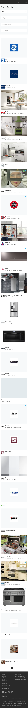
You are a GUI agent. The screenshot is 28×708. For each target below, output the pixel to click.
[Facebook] (3, 693)
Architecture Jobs (6, 685)
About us (4, 676)
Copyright (19, 705)
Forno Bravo (8, 635)
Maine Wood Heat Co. (11, 661)
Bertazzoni (8, 216)
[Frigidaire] (14, 231)
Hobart (7, 373)
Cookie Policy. (16, 703)
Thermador (8, 609)
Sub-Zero (7, 556)
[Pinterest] (9, 693)
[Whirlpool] (14, 309)
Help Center (4, 680)
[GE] (14, 48)
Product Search (5, 687)
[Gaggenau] (14, 178)
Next (15, 668)
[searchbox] (2, 17)
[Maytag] (14, 336)
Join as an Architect (19, 676)
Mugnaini (3, 400)
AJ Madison (8, 504)
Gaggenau (8, 190)
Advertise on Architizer (20, 679)
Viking (7, 582)
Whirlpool (8, 321)
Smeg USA (8, 138)
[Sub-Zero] (14, 544)
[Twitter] (6, 693)
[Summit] (14, 466)
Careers (3, 679)
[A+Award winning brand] (26, 91)
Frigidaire (7, 243)
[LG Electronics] (14, 257)
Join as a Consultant (20, 677)
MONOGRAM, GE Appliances (13, 295)
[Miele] (14, 100)
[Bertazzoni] (14, 205)
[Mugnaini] (14, 388)
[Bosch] (14, 152)
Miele (6, 112)
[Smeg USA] (14, 126)
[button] (24, 11)
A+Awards (4, 677)
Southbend (8, 452)
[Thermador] (14, 597)
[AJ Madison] (14, 492)
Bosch (7, 164)
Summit (7, 478)
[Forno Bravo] (14, 623)
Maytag (7, 347)
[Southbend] (14, 440)
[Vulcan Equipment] (14, 518)
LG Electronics (9, 269)
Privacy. (4, 703)
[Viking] (14, 571)
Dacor (7, 425)
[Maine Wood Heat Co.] (14, 649)
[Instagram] (12, 693)
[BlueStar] (14, 74)
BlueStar (7, 85)
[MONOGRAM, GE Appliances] (14, 283)
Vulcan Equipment (10, 530)
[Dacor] (14, 414)
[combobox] (14, 17)
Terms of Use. (9, 703)
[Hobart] (14, 362)
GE (6, 59)
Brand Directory (5, 688)
